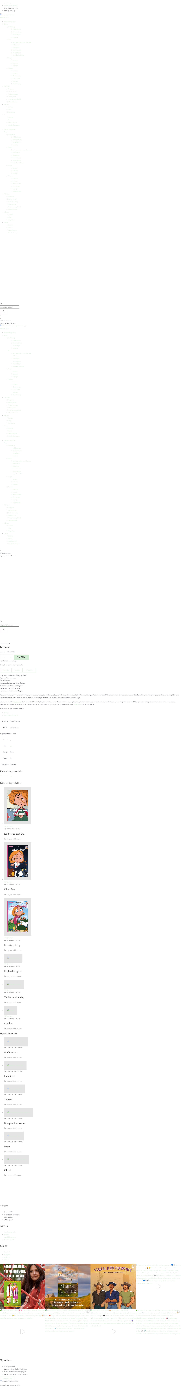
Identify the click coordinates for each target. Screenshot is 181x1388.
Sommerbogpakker (10, 21)
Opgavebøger (17, 53)
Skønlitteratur (17, 76)
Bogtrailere (11, 112)
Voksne (10, 68)
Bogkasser (15, 37)
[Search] (3, 311)
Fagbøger (15, 65)
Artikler (10, 107)
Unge (10, 58)
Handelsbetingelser (14, 125)
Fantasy (15, 60)
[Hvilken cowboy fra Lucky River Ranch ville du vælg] (113, 1286)
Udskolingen (16, 34)
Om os (6, 115)
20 (10, 746)
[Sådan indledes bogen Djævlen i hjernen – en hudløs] (67, 1331)
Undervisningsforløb (14, 99)
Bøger (6, 24)
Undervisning (17, 84)
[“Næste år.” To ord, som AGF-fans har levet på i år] (158, 1286)
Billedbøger (16, 45)
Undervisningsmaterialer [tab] (11, 715)
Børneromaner (17, 50)
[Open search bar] (1, 304)
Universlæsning (13, 94)
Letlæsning (11, 27)
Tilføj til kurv (21, 657)
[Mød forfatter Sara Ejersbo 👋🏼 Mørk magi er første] (113, 1331)
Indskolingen (17, 29)
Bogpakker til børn (18, 55)
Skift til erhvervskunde (12, 236)
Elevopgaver (12, 96)
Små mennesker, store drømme (22, 42)
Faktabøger (16, 47)
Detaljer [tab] (6, 713)
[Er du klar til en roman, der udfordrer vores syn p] (158, 1331)
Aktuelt (6, 104)
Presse (10, 120)
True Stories (16, 78)
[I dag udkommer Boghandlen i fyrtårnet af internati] (67, 1286)
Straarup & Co (4, 17)
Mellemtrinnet (17, 32)
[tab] (6, 670)
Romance (15, 71)
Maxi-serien (17, 702)
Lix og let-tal (12, 91)
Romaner (15, 63)
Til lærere (7, 86)
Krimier (15, 73)
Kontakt (10, 117)
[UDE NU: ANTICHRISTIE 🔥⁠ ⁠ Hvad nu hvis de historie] (22, 1286)
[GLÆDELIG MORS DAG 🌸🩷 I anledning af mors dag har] (22, 1331)
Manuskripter (12, 122)
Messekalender (12, 102)
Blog (9, 109)
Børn (9, 40)
